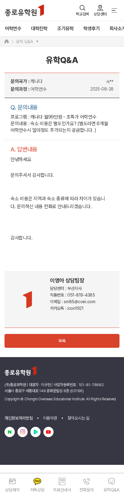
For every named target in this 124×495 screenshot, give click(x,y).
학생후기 (91, 28)
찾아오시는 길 (78, 418)
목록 (62, 340)
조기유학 (65, 28)
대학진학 (39, 28)
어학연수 (13, 28)
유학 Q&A (24, 42)
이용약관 (50, 418)
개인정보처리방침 (19, 418)
